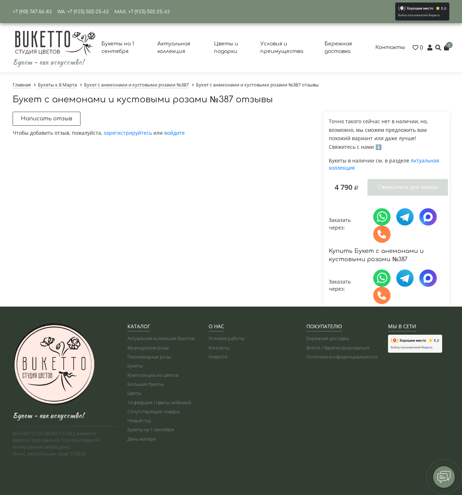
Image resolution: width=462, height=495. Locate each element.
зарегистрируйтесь (128, 132)
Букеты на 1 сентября (150, 429)
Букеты (135, 365)
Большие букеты (145, 384)
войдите (174, 132)
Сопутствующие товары (153, 411)
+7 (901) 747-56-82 (32, 11)
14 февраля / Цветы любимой (159, 402)
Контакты (390, 47)
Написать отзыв (46, 119)
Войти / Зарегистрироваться (337, 347)
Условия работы (226, 338)
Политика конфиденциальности (341, 356)
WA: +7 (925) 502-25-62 (83, 11)
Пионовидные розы (149, 356)
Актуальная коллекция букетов (161, 338)
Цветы (134, 393)
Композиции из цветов (152, 375)
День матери (141, 439)
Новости (218, 356)
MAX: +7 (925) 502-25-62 (142, 11)
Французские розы (148, 347)
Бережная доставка (327, 338)
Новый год (139, 420)
